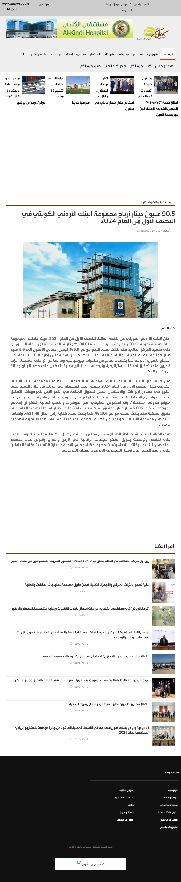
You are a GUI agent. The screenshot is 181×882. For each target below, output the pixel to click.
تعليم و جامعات (75, 54)
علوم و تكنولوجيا (35, 54)
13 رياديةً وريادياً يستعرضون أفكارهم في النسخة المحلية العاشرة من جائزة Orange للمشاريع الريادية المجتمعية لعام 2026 (81, 730)
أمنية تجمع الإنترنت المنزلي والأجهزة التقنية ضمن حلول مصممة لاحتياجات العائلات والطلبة (87, 585)
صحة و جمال (164, 66)
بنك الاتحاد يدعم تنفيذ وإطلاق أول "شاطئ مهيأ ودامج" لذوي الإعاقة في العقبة (96, 656)
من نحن (44, 4)
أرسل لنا (12, 9)
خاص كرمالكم (115, 66)
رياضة (55, 54)
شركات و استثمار (102, 54)
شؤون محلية (149, 54)
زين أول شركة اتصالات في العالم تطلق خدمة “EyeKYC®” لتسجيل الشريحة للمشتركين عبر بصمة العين (80, 561)
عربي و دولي (127, 54)
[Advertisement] (90, 157)
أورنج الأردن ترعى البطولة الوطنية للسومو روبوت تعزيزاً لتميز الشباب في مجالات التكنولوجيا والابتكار (82, 680)
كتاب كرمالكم (140, 66)
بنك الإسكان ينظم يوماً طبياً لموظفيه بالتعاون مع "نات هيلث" (107, 704)
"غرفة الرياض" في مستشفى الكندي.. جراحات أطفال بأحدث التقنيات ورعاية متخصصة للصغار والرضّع (80, 609)
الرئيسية (167, 54)
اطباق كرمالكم (91, 66)
